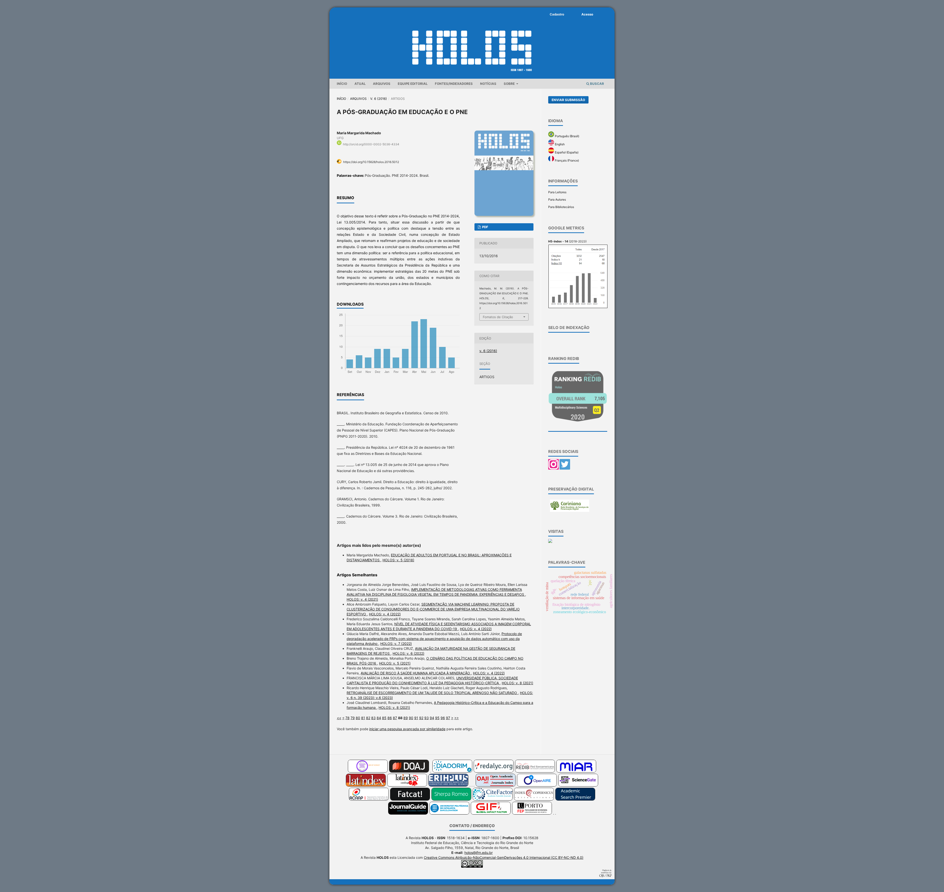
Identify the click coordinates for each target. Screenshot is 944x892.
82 (368, 718)
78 (347, 718)
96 (443, 718)
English (559, 144)
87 (395, 718)
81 (363, 718)
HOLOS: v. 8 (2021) (517, 683)
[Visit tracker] (550, 542)
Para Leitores (557, 192)
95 (437, 718)
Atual (360, 84)
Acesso (587, 14)
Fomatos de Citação (498, 317)
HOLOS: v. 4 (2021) (362, 599)
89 (405, 718)
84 (379, 718)
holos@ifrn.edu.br (478, 852)
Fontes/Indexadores (454, 84)
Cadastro (557, 14)
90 (411, 718)
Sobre (510, 84)
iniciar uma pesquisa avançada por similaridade (407, 729)
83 (373, 718)
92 (421, 718)
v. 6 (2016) (378, 99)
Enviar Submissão (568, 100)
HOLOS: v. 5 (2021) (395, 663)
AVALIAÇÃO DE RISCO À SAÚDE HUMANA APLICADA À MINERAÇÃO (416, 673)
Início (342, 84)
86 (389, 718)
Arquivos (381, 84)
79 (353, 718)
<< (339, 718)
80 (358, 718)
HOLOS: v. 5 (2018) (398, 560)
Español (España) (566, 152)
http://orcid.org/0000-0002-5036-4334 (371, 144)
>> (456, 718)
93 (426, 718)
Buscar (596, 84)
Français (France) (566, 160)
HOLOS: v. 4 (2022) (385, 614)
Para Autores (557, 199)
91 (416, 718)
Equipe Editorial (413, 84)
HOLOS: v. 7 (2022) (396, 643)
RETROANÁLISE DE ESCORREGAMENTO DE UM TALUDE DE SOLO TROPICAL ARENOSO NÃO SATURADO (432, 693)
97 (448, 718)
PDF (484, 227)
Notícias (488, 84)
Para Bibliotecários (561, 207)
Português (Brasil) (566, 136)
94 (432, 718)
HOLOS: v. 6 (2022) (408, 653)
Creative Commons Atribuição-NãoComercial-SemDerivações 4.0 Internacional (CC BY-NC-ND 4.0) (503, 857)
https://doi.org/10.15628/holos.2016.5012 (371, 162)
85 (384, 718)
